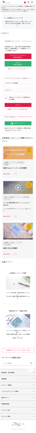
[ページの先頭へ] (30, 369)
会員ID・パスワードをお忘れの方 (17, 109)
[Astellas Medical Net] (6, 2)
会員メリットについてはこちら (17, 68)
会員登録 (16, 23)
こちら (19, 11)
